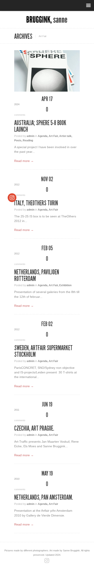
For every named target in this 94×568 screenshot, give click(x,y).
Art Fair (53, 136)
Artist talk (65, 136)
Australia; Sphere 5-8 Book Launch (40, 126)
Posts (17, 140)
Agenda (42, 136)
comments (31, 111)
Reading (28, 140)
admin (30, 136)
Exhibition (65, 285)
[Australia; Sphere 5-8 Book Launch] (47, 71)
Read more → (24, 161)
